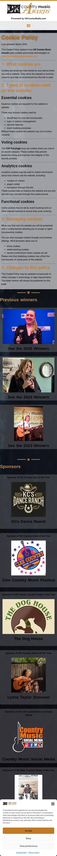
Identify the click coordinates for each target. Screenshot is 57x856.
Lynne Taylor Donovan (28, 697)
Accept (28, 830)
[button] (52, 803)
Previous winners (18, 300)
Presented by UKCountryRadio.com (28, 19)
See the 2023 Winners (28, 445)
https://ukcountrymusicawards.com (19, 56)
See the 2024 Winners (28, 397)
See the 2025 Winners (28, 348)
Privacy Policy (34, 852)
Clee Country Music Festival (28, 580)
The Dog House (28, 638)
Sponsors (10, 466)
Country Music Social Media (28, 759)
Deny (28, 838)
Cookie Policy (21, 852)
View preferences (28, 846)
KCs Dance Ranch (28, 521)
